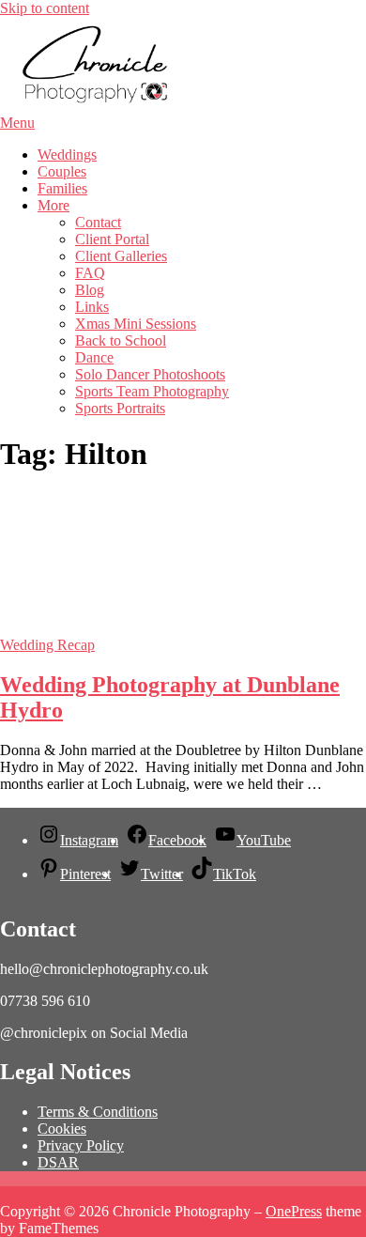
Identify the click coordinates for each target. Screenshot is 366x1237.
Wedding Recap (47, 645)
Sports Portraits (120, 408)
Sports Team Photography (152, 391)
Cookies (62, 1128)
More (53, 205)
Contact (98, 222)
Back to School (120, 340)
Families (62, 188)
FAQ (90, 273)
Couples (62, 171)
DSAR (58, 1162)
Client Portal (112, 239)
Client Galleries (121, 256)
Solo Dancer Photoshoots (150, 374)
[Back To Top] (5, 1194)
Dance (94, 357)
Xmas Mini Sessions (135, 324)
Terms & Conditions (98, 1112)
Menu (17, 123)
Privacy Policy (81, 1145)
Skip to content (44, 8)
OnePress (294, 1211)
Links (92, 307)
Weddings (67, 154)
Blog (89, 290)
